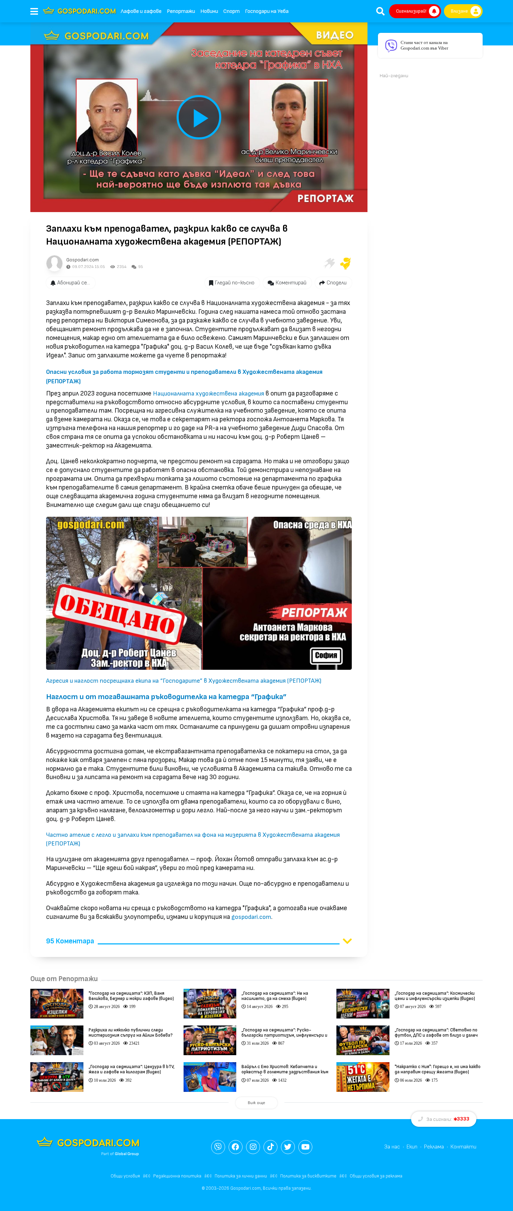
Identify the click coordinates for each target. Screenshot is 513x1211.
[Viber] (218, 1147)
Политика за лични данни (241, 1176)
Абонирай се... (73, 283)
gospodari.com (251, 917)
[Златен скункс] (345, 263)
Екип (412, 1147)
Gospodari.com (82, 260)
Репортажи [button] (181, 11)
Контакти (463, 1147)
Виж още (256, 1102)
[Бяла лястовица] (328, 263)
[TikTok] (270, 1147)
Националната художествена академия (208, 393)
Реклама (434, 1147)
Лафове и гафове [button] (141, 11)
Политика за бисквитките (308, 1176)
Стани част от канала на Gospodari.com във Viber (424, 45)
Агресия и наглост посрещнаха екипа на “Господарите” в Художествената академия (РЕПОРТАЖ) (183, 680)
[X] (288, 1147)
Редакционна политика (177, 1176)
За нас (392, 1147)
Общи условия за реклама (376, 1176)
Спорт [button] (231, 11)
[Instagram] (253, 1147)
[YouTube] (305, 1147)
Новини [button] (209, 11)
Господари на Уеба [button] (267, 11)
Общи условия (125, 1176)
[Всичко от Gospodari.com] (54, 263)
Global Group (127, 1153)
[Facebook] (236, 1147)
